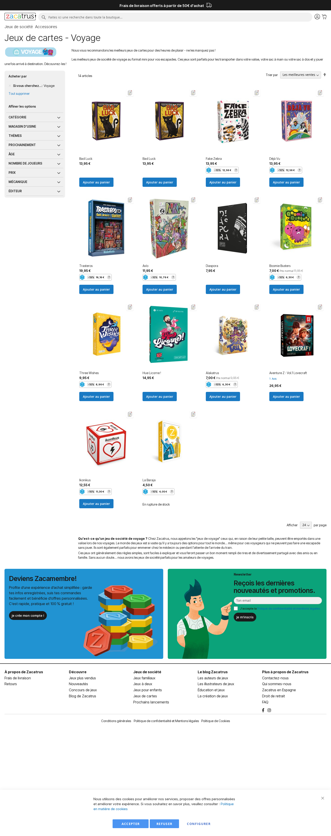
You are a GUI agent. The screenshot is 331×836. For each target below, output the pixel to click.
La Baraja (149, 480)
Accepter (131, 824)
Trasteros (86, 266)
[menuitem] (19, 27)
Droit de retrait (273, 696)
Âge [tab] (12, 154)
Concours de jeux (83, 690)
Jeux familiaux (144, 678)
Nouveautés (78, 684)
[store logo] (20, 17)
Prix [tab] (12, 172)
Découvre (77, 672)
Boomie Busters (279, 266)
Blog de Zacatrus (82, 696)
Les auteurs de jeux (213, 678)
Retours (11, 684)
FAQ (265, 702)
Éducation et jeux (211, 690)
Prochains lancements (151, 702)
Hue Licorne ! (152, 373)
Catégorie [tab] (17, 117)
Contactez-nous (275, 678)
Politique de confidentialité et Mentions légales (166, 721)
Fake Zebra (214, 158)
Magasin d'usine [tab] (22, 126)
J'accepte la (280, 608)
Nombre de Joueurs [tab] (25, 163)
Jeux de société (147, 672)
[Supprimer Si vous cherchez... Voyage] (10, 85)
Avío (145, 266)
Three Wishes (89, 373)
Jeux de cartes (145, 696)
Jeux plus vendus (82, 678)
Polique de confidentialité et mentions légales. (289, 608)
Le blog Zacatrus (213, 672)
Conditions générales (116, 721)
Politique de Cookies (215, 721)
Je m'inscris (245, 617)
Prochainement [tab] (22, 145)
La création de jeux (213, 696)
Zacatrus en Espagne (279, 690)
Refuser (164, 824)
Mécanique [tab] (18, 182)
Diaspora (212, 266)
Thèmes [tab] (15, 136)
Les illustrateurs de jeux (216, 684)
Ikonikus (85, 480)
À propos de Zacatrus (24, 672)
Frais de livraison (18, 678)
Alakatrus (212, 373)
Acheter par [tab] (18, 76)
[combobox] (175, 17)
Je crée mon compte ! (28, 615)
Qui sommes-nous (276, 684)
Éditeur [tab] (15, 191)
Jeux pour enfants (147, 690)
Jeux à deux (142, 684)
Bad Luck (85, 158)
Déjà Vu (274, 158)
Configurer (199, 824)
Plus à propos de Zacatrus (285, 672)
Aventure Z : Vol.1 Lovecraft (288, 373)
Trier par (272, 75)
